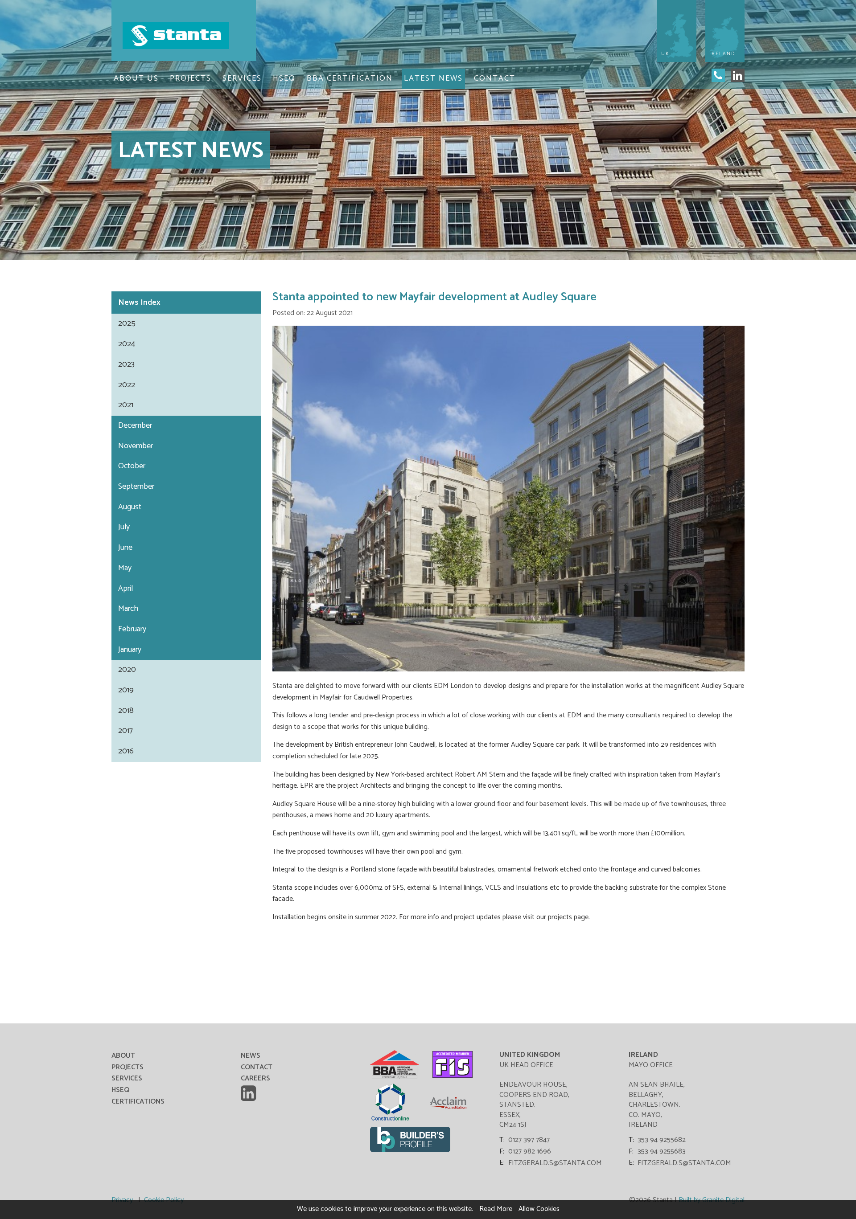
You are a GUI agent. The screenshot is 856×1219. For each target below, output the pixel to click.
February (132, 629)
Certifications (138, 1102)
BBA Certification (350, 78)
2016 (126, 751)
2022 (126, 385)
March (128, 608)
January (129, 649)
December (135, 425)
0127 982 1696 (529, 1152)
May (125, 568)
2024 (126, 344)
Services (242, 78)
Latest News (433, 78)
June (125, 547)
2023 (126, 364)
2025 (127, 323)
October (131, 466)
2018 (126, 710)
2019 (126, 690)
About (123, 1056)
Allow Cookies (539, 1209)
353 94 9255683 (662, 1152)
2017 (125, 730)
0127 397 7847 (529, 1140)
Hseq (284, 78)
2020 (127, 669)
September (136, 486)
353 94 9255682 (662, 1140)
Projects (190, 78)
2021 (125, 405)
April (125, 588)
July (124, 527)
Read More (495, 1209)
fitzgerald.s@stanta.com (555, 1163)
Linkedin (250, 1093)
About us (136, 78)
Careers (255, 1078)
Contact (494, 78)
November (135, 446)
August (129, 507)
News (186, 302)
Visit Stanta (184, 35)
